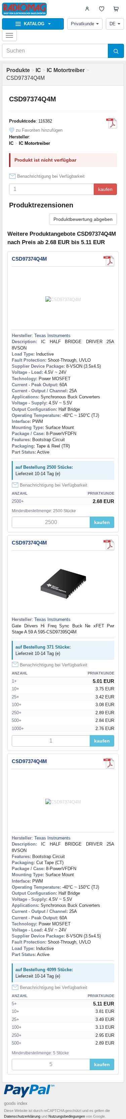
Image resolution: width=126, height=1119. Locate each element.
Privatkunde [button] (82, 23)
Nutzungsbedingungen (66, 1116)
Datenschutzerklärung (22, 1116)
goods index (16, 1103)
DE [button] (113, 23)
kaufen (105, 189)
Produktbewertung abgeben (83, 219)
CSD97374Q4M (29, 259)
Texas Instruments (52, 335)
